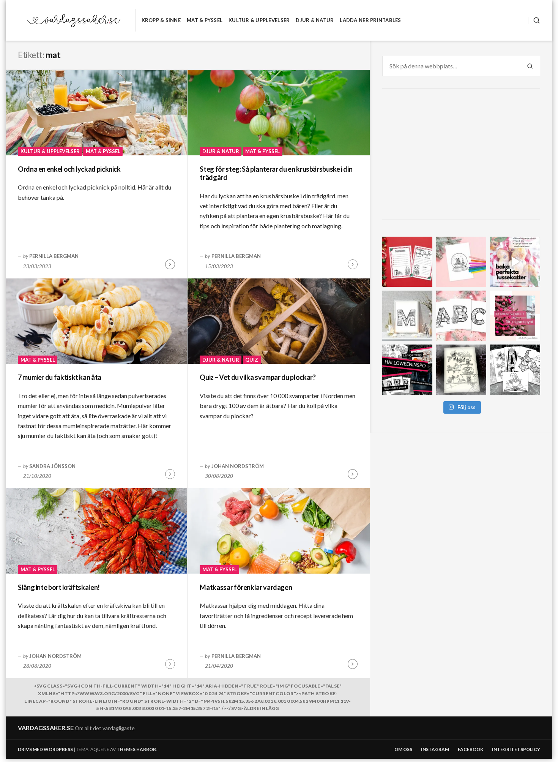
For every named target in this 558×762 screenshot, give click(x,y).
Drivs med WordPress (45, 749)
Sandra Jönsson (52, 466)
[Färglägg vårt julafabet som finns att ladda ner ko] (461, 316)
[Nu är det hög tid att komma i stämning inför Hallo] (407, 370)
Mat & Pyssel (204, 20)
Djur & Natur (315, 20)
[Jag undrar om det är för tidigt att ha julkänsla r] (407, 316)
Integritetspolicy (516, 749)
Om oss (403, 749)
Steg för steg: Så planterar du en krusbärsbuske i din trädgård (276, 173)
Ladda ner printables (370, 20)
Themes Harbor (136, 749)
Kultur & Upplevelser (259, 20)
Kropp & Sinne (161, 20)
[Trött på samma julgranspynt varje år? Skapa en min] (515, 316)
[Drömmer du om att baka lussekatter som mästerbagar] (515, 262)
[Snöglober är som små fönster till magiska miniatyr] (461, 262)
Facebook (470, 749)
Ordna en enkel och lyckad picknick (69, 169)
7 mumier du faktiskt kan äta (59, 377)
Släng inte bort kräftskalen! (59, 587)
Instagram (435, 749)
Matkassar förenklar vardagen (246, 587)
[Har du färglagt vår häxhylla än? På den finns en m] (461, 370)
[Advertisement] (462, 155)
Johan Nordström (237, 466)
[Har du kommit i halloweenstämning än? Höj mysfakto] (515, 370)
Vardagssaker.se (46, 727)
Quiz (251, 360)
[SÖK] (534, 20)
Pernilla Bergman (54, 256)
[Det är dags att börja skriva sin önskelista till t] (407, 262)
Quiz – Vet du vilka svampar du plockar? (257, 377)
